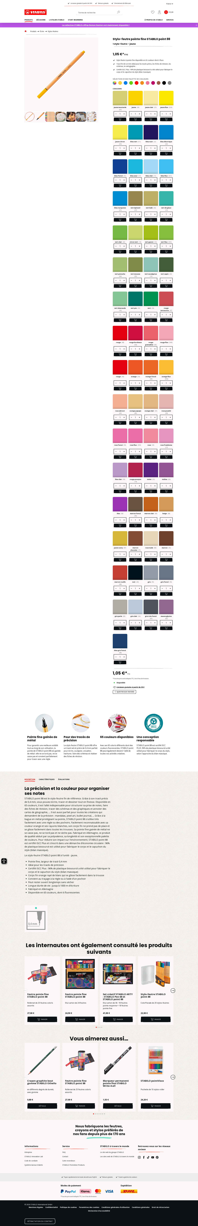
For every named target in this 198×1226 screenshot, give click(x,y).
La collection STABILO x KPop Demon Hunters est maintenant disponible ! (95, 25)
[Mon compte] (159, 12)
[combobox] (99, 13)
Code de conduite (31, 1161)
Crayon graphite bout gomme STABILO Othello (41, 1082)
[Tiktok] (148, 1157)
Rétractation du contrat (40, 1221)
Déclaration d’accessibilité (99, 1211)
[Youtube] (152, 1157)
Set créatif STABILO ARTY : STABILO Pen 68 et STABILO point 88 (118, 997)
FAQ (64, 1152)
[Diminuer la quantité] (116, 113)
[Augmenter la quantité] (124, 113)
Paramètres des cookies (89, 1207)
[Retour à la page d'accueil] (36, 12)
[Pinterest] (157, 1157)
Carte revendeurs (68, 1161)
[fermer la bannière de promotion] (196, 25)
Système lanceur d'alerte (34, 1165)
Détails (42, 1106)
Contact (65, 1156)
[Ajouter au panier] (120, 119)
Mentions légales (36, 1207)
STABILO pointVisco (152, 1081)
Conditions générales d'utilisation (116, 1207)
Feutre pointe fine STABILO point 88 (38, 995)
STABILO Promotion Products (73, 1165)
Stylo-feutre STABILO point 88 (153, 995)
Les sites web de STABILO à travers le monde (117, 1156)
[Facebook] (143, 1157)
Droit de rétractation (160, 1207)
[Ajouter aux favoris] (57, 959)
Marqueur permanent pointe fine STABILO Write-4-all (116, 1083)
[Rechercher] (119, 12)
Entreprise (28, 1152)
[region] (61, 80)
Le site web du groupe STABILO (112, 1152)
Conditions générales (141, 1207)
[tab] (32, 779)
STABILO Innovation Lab (34, 1156)
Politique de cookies (68, 1207)
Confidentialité (51, 1207)
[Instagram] (139, 1157)
